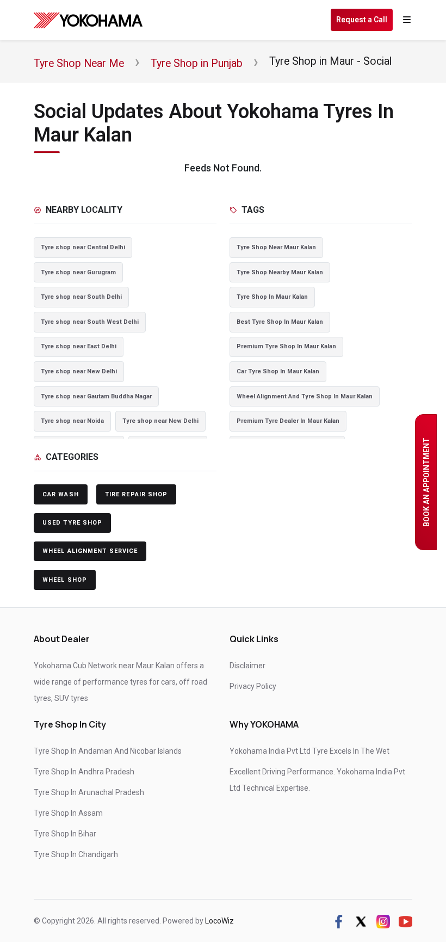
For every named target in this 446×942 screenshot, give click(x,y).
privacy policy (253, 686)
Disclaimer (247, 665)
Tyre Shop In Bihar (65, 833)
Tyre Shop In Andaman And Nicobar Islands (108, 751)
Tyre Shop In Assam (68, 813)
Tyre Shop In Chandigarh (76, 854)
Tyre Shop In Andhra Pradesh (84, 771)
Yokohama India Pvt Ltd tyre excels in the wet (309, 751)
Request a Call (361, 19)
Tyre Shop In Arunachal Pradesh (89, 792)
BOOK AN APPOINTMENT (426, 482)
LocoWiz (219, 920)
